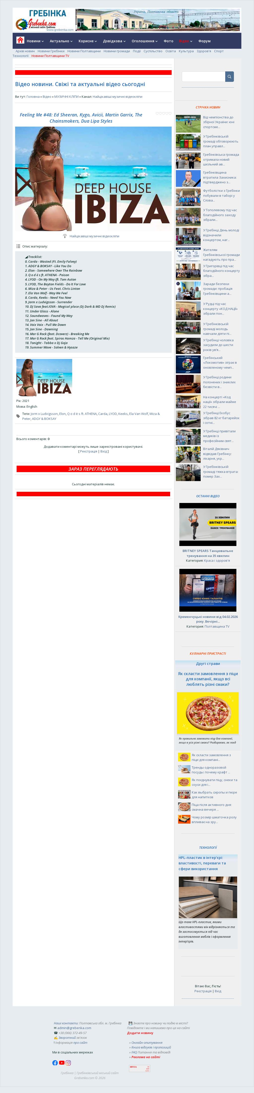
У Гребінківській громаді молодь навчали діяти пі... (217, 329)
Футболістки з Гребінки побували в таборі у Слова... (221, 195)
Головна (33, 96)
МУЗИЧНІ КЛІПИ (66, 96)
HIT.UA (133, 1067)
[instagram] (68, 1064)
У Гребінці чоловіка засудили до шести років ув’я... (218, 345)
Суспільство (153, 51)
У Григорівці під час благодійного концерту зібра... (221, 271)
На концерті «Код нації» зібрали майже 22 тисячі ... (219, 402)
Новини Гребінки (51, 51)
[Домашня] (18, 41)
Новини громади (117, 51)
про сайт (80, 1042)
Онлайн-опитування (146, 1042)
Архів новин (25, 51)
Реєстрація (88, 451)
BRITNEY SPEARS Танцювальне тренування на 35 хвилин (208, 553)
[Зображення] (44, 377)
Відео (47, 96)
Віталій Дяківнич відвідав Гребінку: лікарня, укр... (217, 454)
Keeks (123, 413)
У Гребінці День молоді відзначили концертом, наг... (221, 235)
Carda (102, 413)
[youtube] (62, 1064)
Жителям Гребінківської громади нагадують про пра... (221, 255)
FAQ (134, 1052)
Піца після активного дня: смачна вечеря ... (212, 807)
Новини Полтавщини (84, 51)
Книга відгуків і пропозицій (151, 1047)
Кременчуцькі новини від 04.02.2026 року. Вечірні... (208, 619)
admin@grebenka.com (74, 1028)
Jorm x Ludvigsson (44, 413)
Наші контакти (66, 1023)
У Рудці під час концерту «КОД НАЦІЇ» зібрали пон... (220, 308)
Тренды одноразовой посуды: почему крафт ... (211, 770)
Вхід (103, 451)
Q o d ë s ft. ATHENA (82, 413)
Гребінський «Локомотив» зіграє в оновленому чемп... (220, 362)
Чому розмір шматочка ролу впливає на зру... (214, 819)
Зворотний (67, 1037)
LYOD (113, 413)
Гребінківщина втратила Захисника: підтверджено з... (220, 177)
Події (137, 51)
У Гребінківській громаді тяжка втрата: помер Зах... (220, 471)
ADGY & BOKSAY (44, 418)
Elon (62, 413)
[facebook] (55, 1064)
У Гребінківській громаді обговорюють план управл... (220, 141)
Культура (186, 51)
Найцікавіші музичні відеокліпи (117, 96)
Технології (21, 55)
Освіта (170, 51)
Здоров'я (204, 51)
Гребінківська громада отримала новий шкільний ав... (221, 159)
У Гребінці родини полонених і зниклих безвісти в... (219, 382)
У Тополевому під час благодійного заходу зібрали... (220, 215)
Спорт (219, 51)
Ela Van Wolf (138, 413)
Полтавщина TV (217, 626)
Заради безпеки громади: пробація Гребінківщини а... (217, 289)
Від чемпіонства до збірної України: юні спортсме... (218, 122)
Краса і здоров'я (217, 560)
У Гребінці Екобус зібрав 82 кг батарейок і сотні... (221, 418)
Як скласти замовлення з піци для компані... (211, 757)
